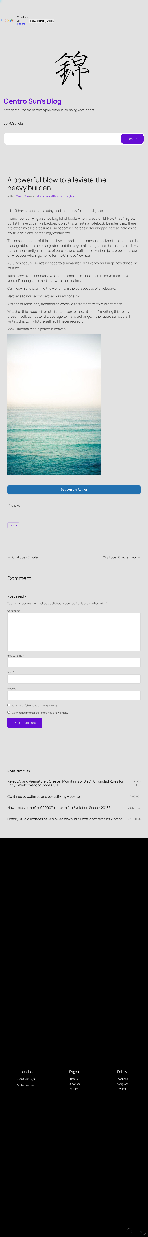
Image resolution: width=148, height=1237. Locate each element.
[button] (136, 1231)
